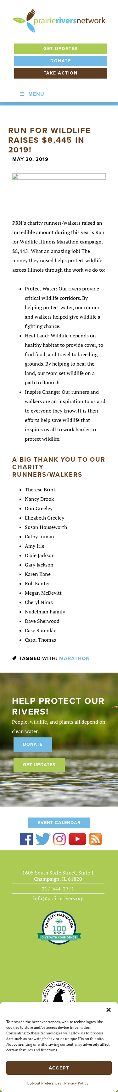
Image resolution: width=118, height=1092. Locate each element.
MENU (36, 94)
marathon (74, 658)
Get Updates (60, 48)
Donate (60, 61)
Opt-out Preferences (44, 1083)
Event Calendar (59, 822)
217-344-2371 (58, 888)
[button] (108, 1010)
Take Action (61, 73)
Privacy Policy (76, 1083)
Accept (59, 1068)
